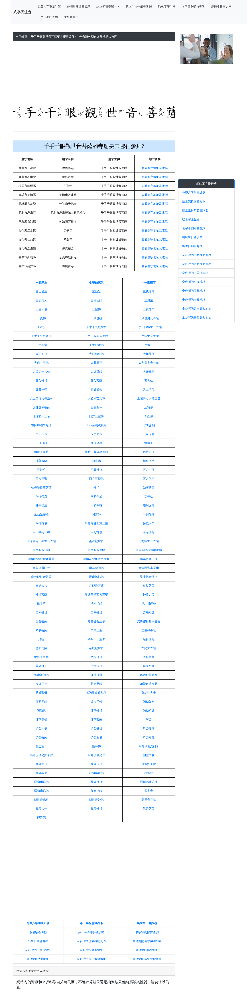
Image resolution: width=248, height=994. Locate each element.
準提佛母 (96, 657)
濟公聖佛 (96, 737)
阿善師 (96, 514)
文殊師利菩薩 (41, 407)
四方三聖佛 (96, 416)
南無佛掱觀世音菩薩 (41, 559)
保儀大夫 (149, 523)
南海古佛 (96, 532)
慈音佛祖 (149, 639)
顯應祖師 (96, 790)
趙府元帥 (96, 683)
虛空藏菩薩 (148, 630)
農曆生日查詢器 (221, 6)
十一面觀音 (148, 282)
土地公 (148, 344)
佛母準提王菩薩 (41, 487)
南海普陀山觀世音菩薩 (41, 541)
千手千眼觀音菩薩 (96, 336)
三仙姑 (96, 291)
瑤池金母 (96, 674)
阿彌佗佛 (149, 514)
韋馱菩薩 (149, 585)
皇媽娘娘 (41, 585)
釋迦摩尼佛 (41, 790)
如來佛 (96, 460)
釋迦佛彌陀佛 (148, 781)
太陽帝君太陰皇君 (148, 398)
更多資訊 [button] (70, 17)
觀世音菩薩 (148, 799)
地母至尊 (96, 443)
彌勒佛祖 (96, 710)
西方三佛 (149, 469)
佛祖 (96, 487)
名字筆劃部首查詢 (193, 6)
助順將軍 (149, 487)
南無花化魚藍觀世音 (96, 559)
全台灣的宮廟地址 (91, 950)
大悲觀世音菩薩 (149, 362)
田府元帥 (149, 434)
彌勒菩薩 (96, 719)
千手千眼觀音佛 (41, 336)
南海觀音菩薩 (96, 550)
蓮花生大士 (148, 692)
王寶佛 (148, 407)
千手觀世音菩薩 (149, 336)
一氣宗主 (41, 282)
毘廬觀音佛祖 (148, 576)
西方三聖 (41, 478)
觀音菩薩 (149, 808)
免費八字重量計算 (49, 6)
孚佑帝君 (41, 496)
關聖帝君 (149, 755)
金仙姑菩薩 (41, 514)
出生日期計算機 (48, 17)
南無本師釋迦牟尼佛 (149, 550)
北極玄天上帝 (41, 416)
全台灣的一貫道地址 (38, 950)
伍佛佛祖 (41, 443)
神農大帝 (149, 594)
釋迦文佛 (41, 764)
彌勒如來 (149, 701)
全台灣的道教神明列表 (147, 941)
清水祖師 (96, 603)
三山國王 (41, 291)
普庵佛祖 (96, 612)
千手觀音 (41, 344)
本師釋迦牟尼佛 (41, 425)
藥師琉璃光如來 (149, 746)
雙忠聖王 (41, 746)
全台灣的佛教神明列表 (91, 941)
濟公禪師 (149, 737)
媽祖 (41, 639)
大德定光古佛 (41, 371)
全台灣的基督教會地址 (147, 959)
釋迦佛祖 (96, 781)
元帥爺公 (96, 389)
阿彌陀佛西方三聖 (96, 523)
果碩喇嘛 (96, 505)
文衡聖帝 (96, 407)
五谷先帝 (41, 389)
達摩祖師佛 (41, 674)
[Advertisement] (94, 67)
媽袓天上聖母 (96, 639)
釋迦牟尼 (41, 773)
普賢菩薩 (41, 621)
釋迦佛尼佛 (41, 781)
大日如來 (41, 353)
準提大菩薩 (148, 648)
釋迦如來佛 (148, 764)
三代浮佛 (149, 291)
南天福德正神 (41, 532)
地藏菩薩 (41, 460)
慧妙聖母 (41, 692)
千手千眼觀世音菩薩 (149, 327)
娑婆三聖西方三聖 (96, 594)
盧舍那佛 (96, 701)
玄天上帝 (41, 434)
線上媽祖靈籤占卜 (108, 6)
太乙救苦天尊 (96, 398)
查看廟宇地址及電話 (155, 168)
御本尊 (41, 603)
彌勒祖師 (149, 710)
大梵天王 (96, 362)
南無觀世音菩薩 (41, 576)
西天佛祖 (96, 469)
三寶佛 (41, 318)
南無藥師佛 (96, 567)
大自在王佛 (41, 362)
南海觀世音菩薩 (149, 541)
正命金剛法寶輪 (96, 425)
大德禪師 (96, 371)
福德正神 (41, 683)
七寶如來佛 (96, 282)
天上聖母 (149, 389)
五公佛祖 (41, 380)
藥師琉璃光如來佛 (41, 755)
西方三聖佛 (96, 478)
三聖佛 (96, 309)
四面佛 (148, 416)
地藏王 (148, 443)
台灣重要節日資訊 (78, 6)
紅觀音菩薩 (96, 585)
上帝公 (41, 327)
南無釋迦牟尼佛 (149, 567)
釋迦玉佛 (96, 764)
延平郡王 (41, 505)
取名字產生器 (167, 6)
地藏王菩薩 (41, 452)
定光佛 (148, 496)
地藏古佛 (149, 452)
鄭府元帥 (41, 701)
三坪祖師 (96, 300)
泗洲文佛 (149, 505)
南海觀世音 (96, 541)
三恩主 (148, 300)
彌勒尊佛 (41, 719)
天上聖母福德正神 (41, 398)
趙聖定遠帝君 (148, 683)
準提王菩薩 (41, 657)
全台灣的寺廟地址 (38, 959)
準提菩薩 (149, 657)
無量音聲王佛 (96, 621)
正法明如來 (148, 425)
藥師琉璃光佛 (96, 755)
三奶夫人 (41, 300)
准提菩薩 (41, 594)
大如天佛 (149, 353)
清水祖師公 (148, 603)
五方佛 (148, 380)
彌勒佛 (41, 710)
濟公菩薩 (41, 737)
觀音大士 (41, 808)
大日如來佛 (96, 353)
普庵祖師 (149, 612)
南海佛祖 (149, 532)
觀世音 (148, 790)
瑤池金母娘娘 (148, 674)
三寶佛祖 (96, 318)
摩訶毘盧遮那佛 (96, 692)
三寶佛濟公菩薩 (149, 318)
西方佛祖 (149, 478)
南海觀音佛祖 (41, 550)
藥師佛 (96, 746)
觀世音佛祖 (41, 799)
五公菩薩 (96, 380)
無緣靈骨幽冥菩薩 (148, 621)
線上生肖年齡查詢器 (139, 6)
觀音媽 (41, 817)
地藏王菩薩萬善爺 (96, 452)
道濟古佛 (96, 666)
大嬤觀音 (149, 371)
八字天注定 (22, 12)
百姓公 (41, 469)
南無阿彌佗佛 (148, 559)
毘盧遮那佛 (96, 576)
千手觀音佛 (96, 344)
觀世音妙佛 (96, 799)
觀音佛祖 (96, 808)
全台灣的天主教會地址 (91, 959)
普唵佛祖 (41, 612)
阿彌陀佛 (41, 523)
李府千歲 (96, 496)
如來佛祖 (149, 460)
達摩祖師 (149, 666)
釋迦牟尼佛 (96, 773)
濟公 (149, 719)
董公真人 (41, 666)
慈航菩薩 (41, 648)
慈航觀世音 (96, 648)
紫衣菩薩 (41, 630)
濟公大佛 (41, 728)
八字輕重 (21, 36)
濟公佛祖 (96, 728)
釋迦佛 (148, 773)
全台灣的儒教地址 (147, 950)
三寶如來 (149, 309)
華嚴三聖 (96, 630)
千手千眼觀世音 (96, 327)
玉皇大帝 (96, 434)
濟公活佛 (149, 728)
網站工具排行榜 (206, 183)
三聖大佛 (41, 309)
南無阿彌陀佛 (41, 567)
